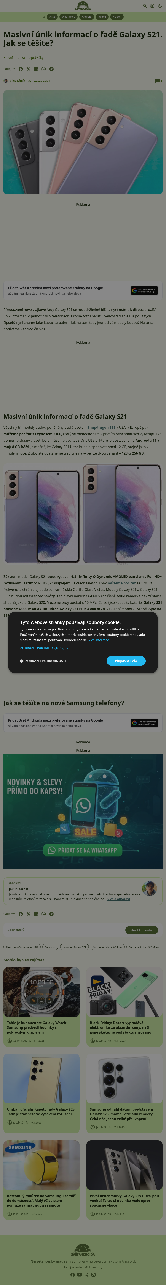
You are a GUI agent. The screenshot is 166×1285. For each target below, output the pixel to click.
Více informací (99, 640)
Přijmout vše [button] (126, 661)
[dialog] (83, 642)
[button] (83, 648)
